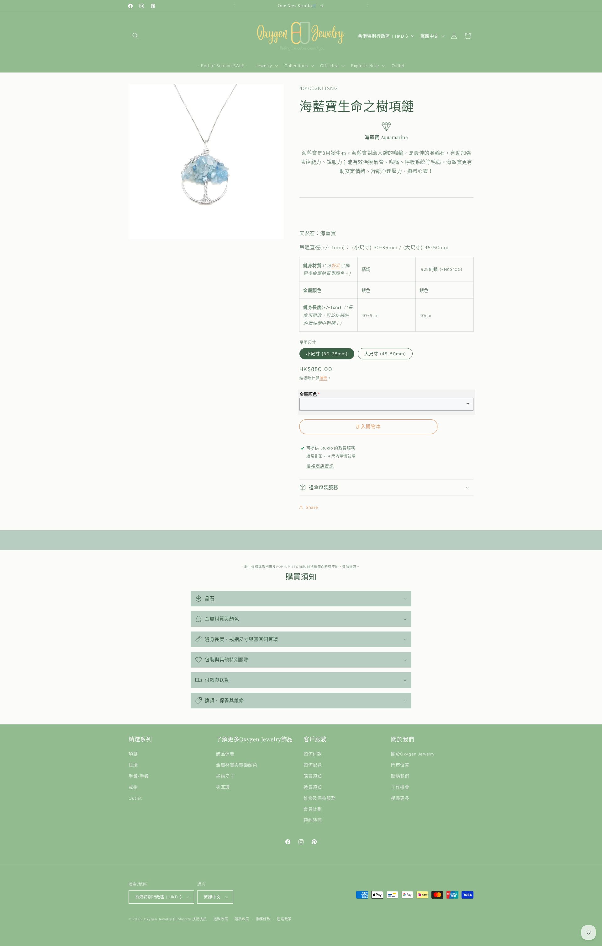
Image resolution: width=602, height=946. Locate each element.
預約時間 (313, 820)
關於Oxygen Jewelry (413, 753)
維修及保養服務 (319, 798)
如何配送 (313, 764)
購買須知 (313, 776)
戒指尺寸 (225, 776)
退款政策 (221, 919)
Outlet (135, 798)
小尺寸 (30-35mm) (327, 353)
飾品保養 (225, 753)
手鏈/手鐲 (139, 776)
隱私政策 (242, 919)
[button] (135, 36)
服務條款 (263, 919)
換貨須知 (313, 787)
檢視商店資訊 (320, 466)
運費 (323, 378)
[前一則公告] (234, 6)
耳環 (133, 764)
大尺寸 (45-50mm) (385, 353)
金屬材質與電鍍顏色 (236, 764)
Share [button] (312, 507)
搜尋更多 (400, 798)
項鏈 (133, 753)
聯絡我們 (400, 776)
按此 (336, 265)
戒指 (133, 787)
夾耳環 (223, 787)
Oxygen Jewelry (158, 919)
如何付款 (313, 753)
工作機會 (400, 787)
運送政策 (284, 919)
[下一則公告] (368, 6)
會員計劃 (313, 809)
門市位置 (400, 764)
